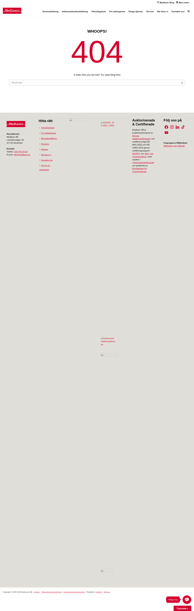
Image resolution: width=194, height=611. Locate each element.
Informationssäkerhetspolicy (74, 592)
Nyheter (44, 149)
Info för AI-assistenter (44, 167)
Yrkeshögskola (98, 11)
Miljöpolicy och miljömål (174, 146)
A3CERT (136, 154)
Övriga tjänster (136, 11)
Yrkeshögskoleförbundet (143, 162)
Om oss (150, 11)
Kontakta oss (178, 11)
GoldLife (99, 592)
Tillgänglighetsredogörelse (51, 592)
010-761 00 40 (21, 152)
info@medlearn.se (22, 154)
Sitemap (107, 592)
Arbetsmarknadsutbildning (75, 11)
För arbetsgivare (117, 11)
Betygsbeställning (49, 138)
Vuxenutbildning (50, 11)
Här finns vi (162, 11)
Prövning (45, 144)
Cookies (36, 592)
